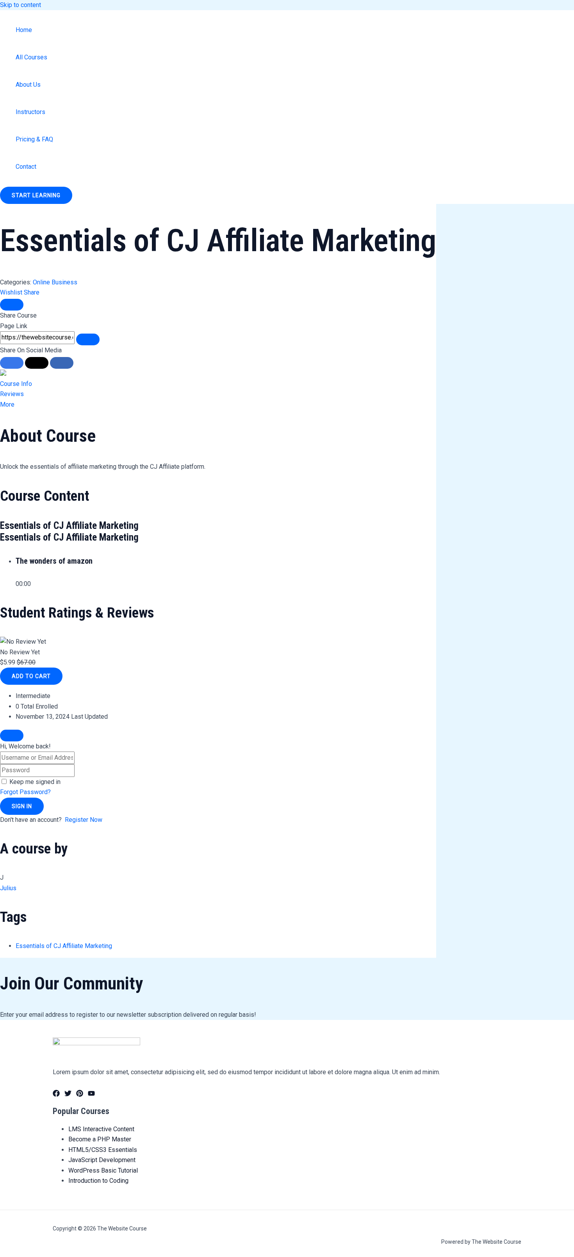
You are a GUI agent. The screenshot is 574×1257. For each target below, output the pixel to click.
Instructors (30, 112)
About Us (28, 84)
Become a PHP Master (99, 1139)
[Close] (11, 305)
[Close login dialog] (11, 735)
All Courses (31, 57)
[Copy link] (88, 339)
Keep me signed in (35, 782)
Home (24, 30)
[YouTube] (91, 1094)
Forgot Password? (25, 792)
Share (31, 292)
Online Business (55, 282)
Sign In (22, 806)
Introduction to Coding (98, 1180)
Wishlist (12, 292)
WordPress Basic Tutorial (103, 1170)
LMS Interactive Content (101, 1129)
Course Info (16, 383)
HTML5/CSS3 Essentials (102, 1149)
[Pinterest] (79, 1094)
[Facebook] (56, 1094)
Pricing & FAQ (34, 139)
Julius (8, 888)
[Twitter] (67, 1094)
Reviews (12, 394)
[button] (36, 195)
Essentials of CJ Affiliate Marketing (64, 946)
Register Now (83, 819)
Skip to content (20, 5)
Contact (26, 166)
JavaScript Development (101, 1160)
